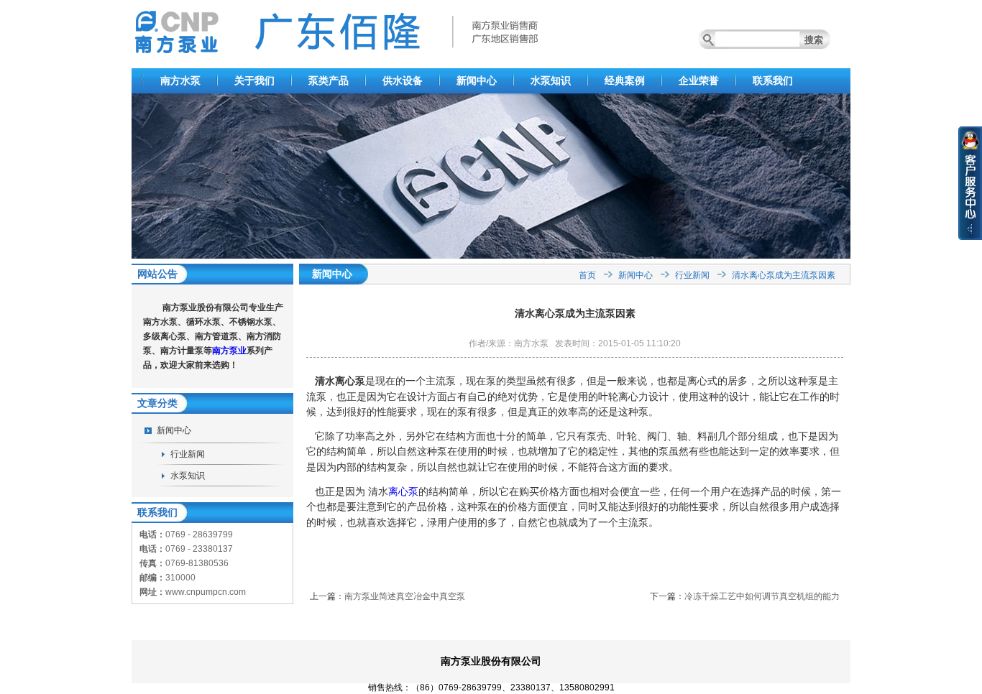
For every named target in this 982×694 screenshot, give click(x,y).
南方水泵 (180, 80)
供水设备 (402, 80)
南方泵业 (229, 351)
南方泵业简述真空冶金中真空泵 (404, 596)
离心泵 (403, 491)
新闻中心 (476, 80)
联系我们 (773, 80)
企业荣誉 (699, 80)
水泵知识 (551, 80)
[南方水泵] (491, 256)
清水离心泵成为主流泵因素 (783, 275)
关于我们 (254, 80)
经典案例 (625, 80)
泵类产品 (328, 80)
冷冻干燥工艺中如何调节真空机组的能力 (762, 596)
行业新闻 (187, 454)
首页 (587, 275)
